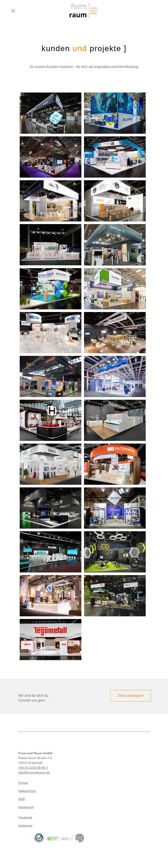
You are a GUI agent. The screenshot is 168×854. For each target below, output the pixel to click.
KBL (50, 503)
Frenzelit (115, 546)
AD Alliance (50, 590)
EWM (50, 152)
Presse (23, 782)
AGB (21, 799)
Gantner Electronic (115, 239)
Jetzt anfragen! (131, 695)
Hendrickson (50, 415)
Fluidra (115, 108)
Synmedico (50, 327)
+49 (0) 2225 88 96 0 (33, 767)
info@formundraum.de (34, 772)
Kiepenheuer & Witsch (50, 239)
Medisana (50, 459)
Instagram (25, 825)
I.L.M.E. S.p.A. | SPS (115, 195)
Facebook (25, 817)
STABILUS (114, 415)
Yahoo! (115, 500)
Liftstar (51, 195)
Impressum (26, 807)
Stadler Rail (115, 371)
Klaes (51, 105)
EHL (115, 590)
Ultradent (114, 459)
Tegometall (50, 632)
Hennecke (115, 152)
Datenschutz (27, 791)
